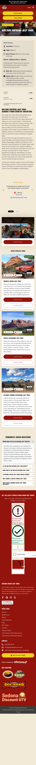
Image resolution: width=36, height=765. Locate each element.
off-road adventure (11, 157)
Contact (4, 628)
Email (17, 211)
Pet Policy (5, 625)
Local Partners (7, 620)
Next (20, 233)
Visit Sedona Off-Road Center (12, 636)
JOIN (22, 566)
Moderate (28, 256)
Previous (15, 233)
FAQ (3, 622)
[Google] (7, 597)
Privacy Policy (6, 630)
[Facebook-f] (3, 597)
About (4, 617)
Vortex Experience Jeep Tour (13, 338)
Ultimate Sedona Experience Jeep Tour (16, 395)
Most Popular (8, 25)
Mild (30, 370)
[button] (33, 7)
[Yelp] (15, 597)
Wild (17, 25)
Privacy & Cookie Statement (18, 708)
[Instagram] (11, 597)
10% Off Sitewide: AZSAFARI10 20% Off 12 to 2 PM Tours (18, 2)
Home (4, 612)
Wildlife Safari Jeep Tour (12, 281)
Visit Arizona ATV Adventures (12, 633)
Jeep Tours (5, 615)
